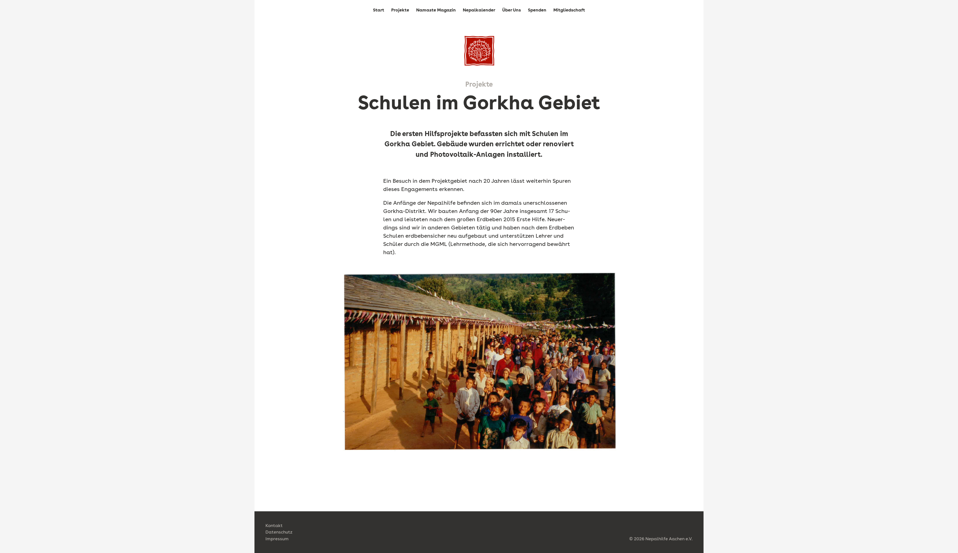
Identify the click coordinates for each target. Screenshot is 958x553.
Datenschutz (278, 532)
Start (378, 9)
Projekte (400, 9)
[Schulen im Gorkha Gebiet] (479, 51)
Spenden (537, 9)
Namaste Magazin (436, 9)
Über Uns (511, 9)
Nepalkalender (479, 9)
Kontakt (274, 525)
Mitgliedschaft (569, 9)
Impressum (277, 538)
